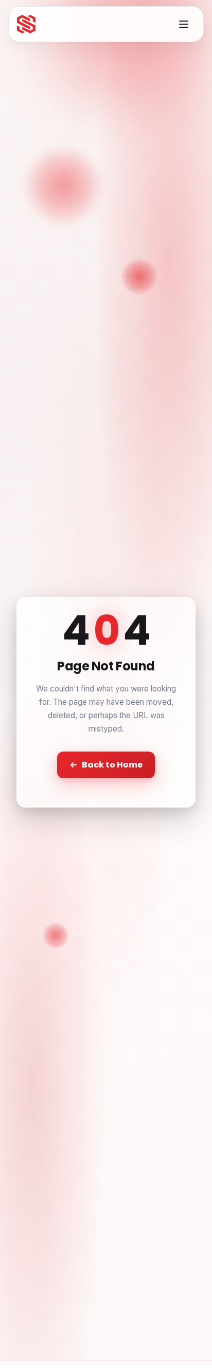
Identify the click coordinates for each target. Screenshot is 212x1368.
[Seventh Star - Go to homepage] (26, 24)
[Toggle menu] (183, 24)
